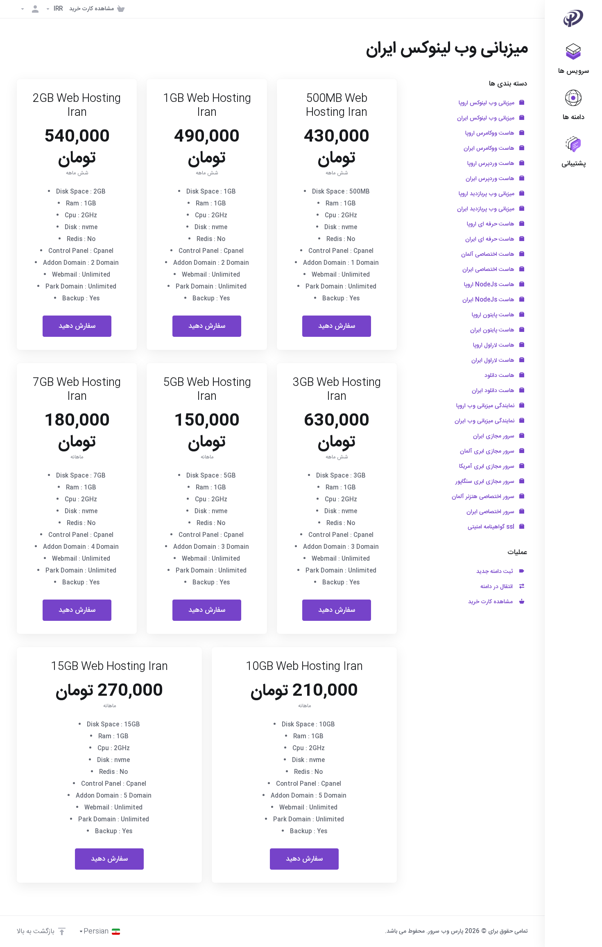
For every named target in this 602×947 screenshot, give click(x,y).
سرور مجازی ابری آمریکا (487, 466)
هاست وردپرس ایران (491, 179)
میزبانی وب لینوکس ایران (486, 118)
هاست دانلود (500, 376)
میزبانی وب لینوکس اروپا (487, 103)
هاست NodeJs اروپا (490, 285)
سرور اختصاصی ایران (491, 512)
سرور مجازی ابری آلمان (488, 451)
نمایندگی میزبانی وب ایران (485, 421)
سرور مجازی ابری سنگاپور (485, 482)
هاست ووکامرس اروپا (490, 133)
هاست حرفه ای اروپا (491, 224)
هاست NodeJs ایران (489, 300)
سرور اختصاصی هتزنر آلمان (484, 497)
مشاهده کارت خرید (492, 602)
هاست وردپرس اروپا (491, 164)
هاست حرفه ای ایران (490, 239)
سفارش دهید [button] (336, 326)
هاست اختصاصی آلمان (488, 254)
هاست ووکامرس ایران (490, 148)
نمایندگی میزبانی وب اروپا (486, 406)
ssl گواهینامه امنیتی (492, 527)
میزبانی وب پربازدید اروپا (487, 194)
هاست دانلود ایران (494, 391)
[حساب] (29, 9)
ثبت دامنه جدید (496, 572)
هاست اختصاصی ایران (489, 270)
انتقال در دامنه (498, 587)
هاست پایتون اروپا (494, 315)
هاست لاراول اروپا (494, 345)
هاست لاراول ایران (493, 360)
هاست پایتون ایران (493, 330)
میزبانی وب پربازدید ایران (486, 209)
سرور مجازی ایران (494, 436)
